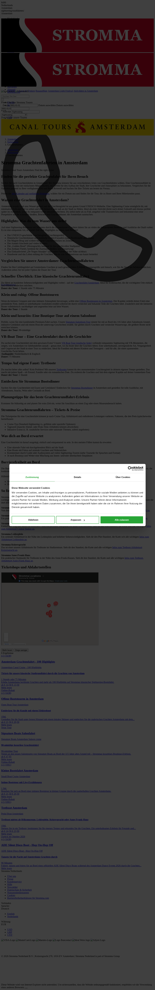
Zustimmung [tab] (32, 477)
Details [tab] (77, 477)
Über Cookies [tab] (123, 477)
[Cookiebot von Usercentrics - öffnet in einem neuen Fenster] (130, 468)
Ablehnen (33, 520)
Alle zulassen (122, 520)
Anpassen (76, 520)
